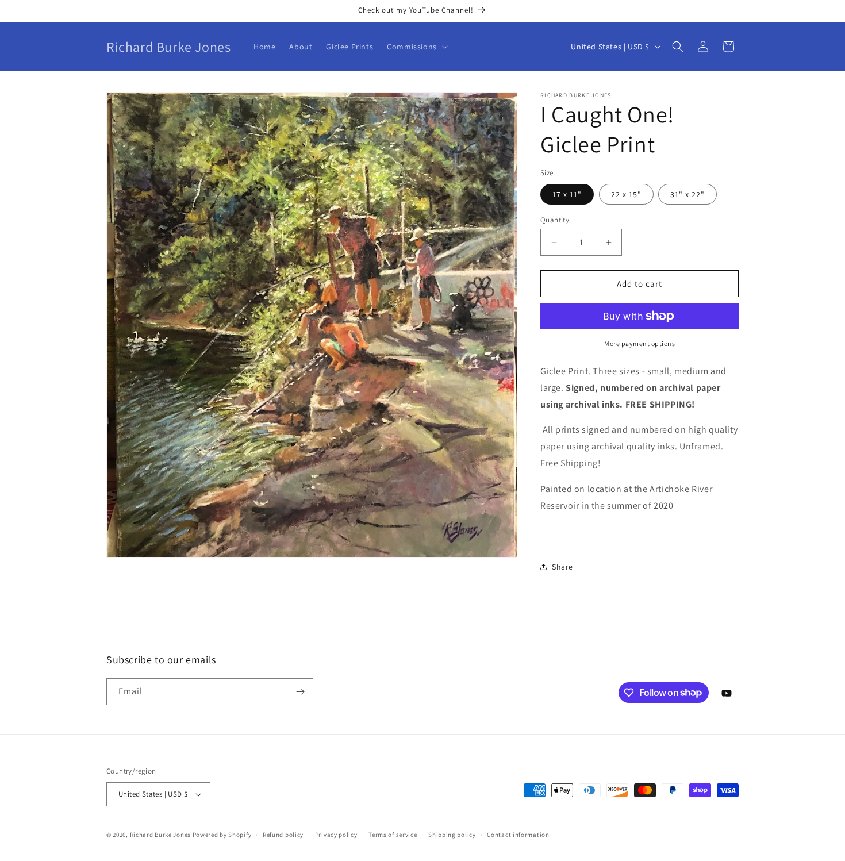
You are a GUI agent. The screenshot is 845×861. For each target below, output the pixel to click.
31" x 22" (687, 194)
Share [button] (562, 567)
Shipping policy (452, 835)
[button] (416, 46)
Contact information (518, 835)
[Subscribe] (300, 691)
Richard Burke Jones (160, 835)
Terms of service (392, 835)
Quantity (554, 220)
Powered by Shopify (222, 835)
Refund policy (283, 835)
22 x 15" (626, 194)
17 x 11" (567, 194)
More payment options (639, 343)
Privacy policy (336, 835)
